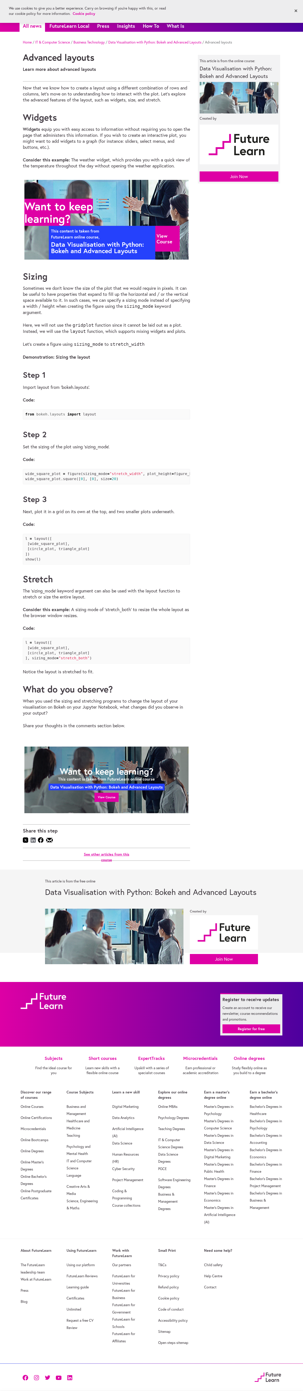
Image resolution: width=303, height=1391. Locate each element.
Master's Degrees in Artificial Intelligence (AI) (219, 1214)
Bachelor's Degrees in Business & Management (266, 1200)
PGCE (162, 1168)
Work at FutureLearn (36, 1279)
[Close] (296, 11)
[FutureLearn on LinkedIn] (69, 1377)
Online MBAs (167, 1106)
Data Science (122, 1143)
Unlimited (74, 1309)
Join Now (239, 176)
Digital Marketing (125, 1106)
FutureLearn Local (69, 26)
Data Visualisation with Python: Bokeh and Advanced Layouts (154, 42)
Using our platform (81, 1265)
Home (27, 42)
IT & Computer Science (52, 42)
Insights (126, 26)
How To (151, 26)
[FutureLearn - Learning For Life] (268, 1376)
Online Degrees (32, 1151)
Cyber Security (123, 1168)
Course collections (126, 1205)
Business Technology (89, 42)
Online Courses (32, 1106)
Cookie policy (168, 1298)
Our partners (121, 1265)
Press (103, 26)
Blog (24, 1301)
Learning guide (78, 1287)
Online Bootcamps (34, 1140)
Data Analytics (123, 1117)
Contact (210, 1287)
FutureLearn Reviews (82, 1276)
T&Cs (162, 1265)
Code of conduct (171, 1309)
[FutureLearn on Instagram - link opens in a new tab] (36, 1377)
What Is (175, 26)
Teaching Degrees (171, 1129)
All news (32, 26)
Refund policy (168, 1287)
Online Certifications (36, 1117)
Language (74, 1175)
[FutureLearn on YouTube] (58, 1377)
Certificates (75, 1298)
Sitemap (164, 1331)
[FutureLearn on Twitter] (47, 1377)
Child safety (213, 1265)
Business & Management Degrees (168, 1201)
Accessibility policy (173, 1320)
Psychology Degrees (173, 1117)
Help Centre (213, 1276)
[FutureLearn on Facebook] (26, 1377)
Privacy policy (168, 1276)
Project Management (127, 1180)
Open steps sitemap (173, 1342)
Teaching (73, 1135)
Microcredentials (33, 1129)
